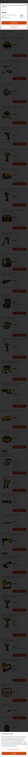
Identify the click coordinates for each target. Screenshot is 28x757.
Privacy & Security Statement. (11, 746)
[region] (14, 744)
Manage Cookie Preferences (14, 749)
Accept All (14, 753)
